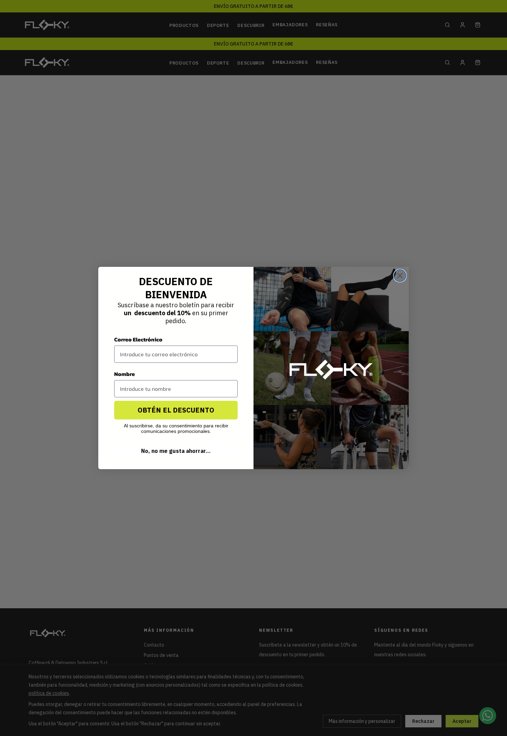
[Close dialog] (400, 276)
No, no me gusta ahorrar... (176, 450)
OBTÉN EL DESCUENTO (176, 410)
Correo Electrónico (138, 339)
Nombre (124, 374)
